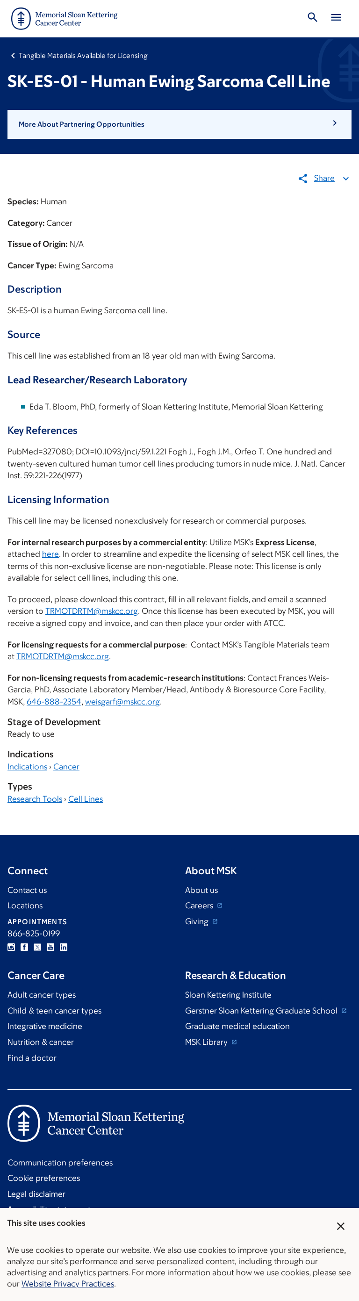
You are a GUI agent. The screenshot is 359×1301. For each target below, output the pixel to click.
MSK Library (207, 1042)
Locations (25, 905)
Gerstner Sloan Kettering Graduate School (262, 1010)
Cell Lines (85, 799)
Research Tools (34, 799)
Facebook (24, 947)
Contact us (27, 890)
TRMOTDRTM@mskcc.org (91, 611)
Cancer (66, 766)
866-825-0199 (33, 933)
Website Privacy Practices (68, 1283)
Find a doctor (32, 1058)
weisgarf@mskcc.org (122, 701)
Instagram (11, 947)
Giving (197, 921)
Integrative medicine (44, 1026)
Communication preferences (60, 1162)
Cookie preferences (43, 1178)
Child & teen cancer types (54, 1010)
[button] (179, 124)
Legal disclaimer (36, 1194)
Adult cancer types (41, 994)
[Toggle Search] (312, 19)
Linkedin (63, 947)
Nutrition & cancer (40, 1042)
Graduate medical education (237, 1026)
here (50, 554)
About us (201, 890)
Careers (200, 905)
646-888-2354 (54, 701)
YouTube (50, 947)
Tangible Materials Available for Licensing (83, 55)
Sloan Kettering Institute (228, 994)
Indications (27, 766)
